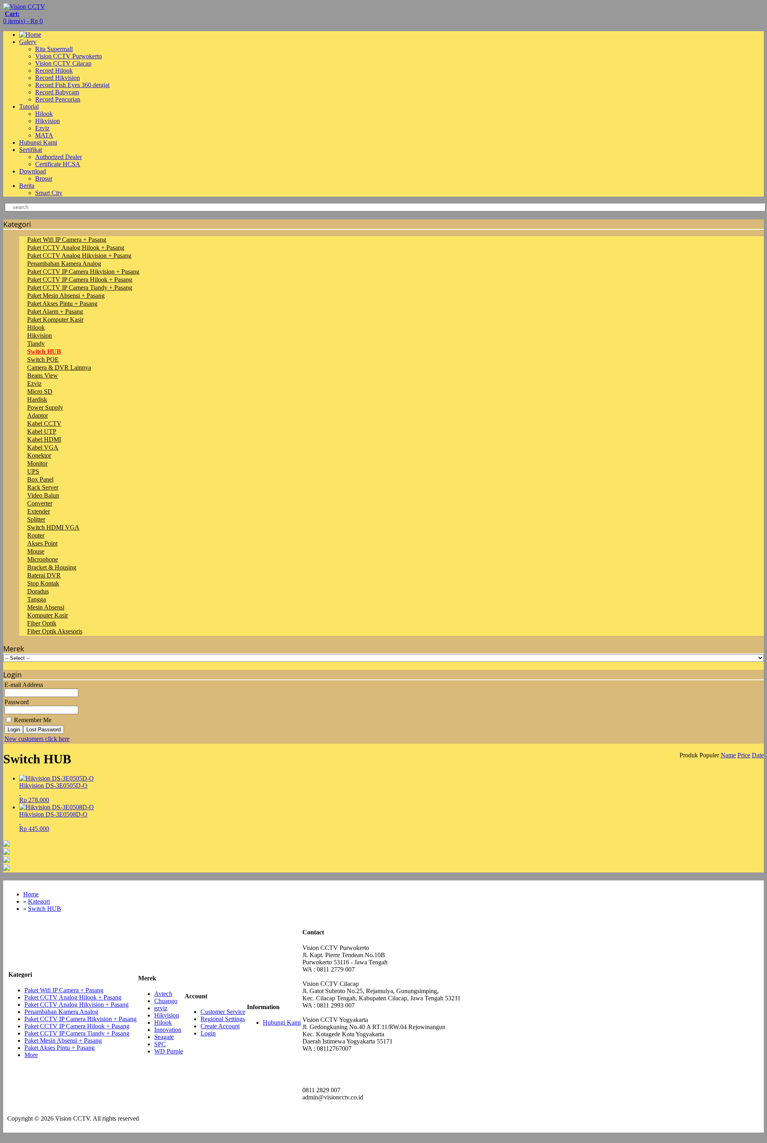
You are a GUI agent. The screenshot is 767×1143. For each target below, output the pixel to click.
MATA (44, 135)
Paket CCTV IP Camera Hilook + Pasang (79, 279)
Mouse (35, 551)
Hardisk (37, 399)
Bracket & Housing (51, 567)
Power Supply (45, 407)
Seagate (164, 1036)
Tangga (36, 599)
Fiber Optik (41, 623)
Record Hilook (54, 70)
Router (35, 535)
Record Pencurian (57, 99)
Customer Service (223, 1011)
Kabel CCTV (44, 423)
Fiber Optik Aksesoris (54, 631)
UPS (33, 471)
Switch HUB (44, 351)
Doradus (38, 591)
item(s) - (23, 17)
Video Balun (43, 495)
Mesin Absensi (45, 607)
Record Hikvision (57, 77)
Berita (26, 185)
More (31, 1054)
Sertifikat (30, 149)
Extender (38, 511)
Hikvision (47, 120)
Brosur (43, 178)
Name (728, 755)
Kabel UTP (41, 431)
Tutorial (29, 106)
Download (32, 171)
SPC (160, 1044)
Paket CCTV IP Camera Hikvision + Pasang (83, 271)
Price (743, 755)
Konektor (39, 455)
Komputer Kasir (47, 615)
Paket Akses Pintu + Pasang (62, 303)
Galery (27, 41)
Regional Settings (223, 1019)
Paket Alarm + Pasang (55, 311)
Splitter (36, 519)
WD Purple (168, 1051)
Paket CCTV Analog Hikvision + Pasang (79, 255)
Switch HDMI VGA (53, 527)
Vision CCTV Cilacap (63, 63)
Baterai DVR (44, 575)
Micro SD (39, 391)
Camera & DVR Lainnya (59, 367)
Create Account (220, 1026)
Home (31, 894)
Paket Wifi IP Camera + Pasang (66, 239)
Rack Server (42, 487)
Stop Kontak (43, 583)
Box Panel (40, 479)
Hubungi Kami (38, 142)
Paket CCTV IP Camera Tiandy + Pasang (79, 287)
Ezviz (42, 128)
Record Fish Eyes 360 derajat (72, 85)
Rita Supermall (54, 49)
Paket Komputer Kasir (55, 319)
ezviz (160, 1008)
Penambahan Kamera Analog (64, 263)
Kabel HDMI (44, 439)
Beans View (42, 375)
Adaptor (37, 415)
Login (14, 730)
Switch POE (43, 359)
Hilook (44, 113)
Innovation (167, 1029)
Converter (39, 503)
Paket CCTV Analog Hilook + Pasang (75, 247)
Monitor (37, 463)
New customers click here (37, 738)
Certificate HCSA (57, 164)
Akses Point (42, 543)
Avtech (163, 993)
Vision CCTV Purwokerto (68, 56)
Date (758, 755)
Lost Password (43, 730)
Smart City (48, 192)
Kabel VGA (42, 447)
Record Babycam (57, 92)
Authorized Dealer (58, 156)
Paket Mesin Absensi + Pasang (66, 295)
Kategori (39, 901)
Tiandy (36, 343)
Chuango (165, 1001)
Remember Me (32, 720)
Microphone (42, 559)
